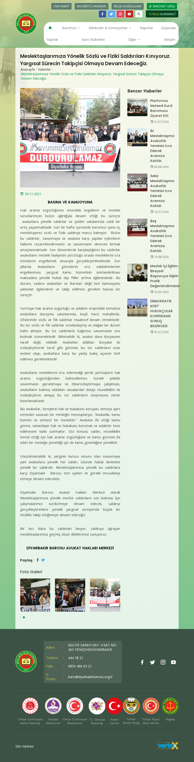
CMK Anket (61, 6)
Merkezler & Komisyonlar (108, 28)
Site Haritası (24, 746)
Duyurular (168, 28)
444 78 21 (75, 658)
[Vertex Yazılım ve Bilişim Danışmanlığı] (168, 748)
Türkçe (154, 14)
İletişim (169, 39)
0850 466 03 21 (80, 666)
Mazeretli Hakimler (91, 6)
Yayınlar (52, 39)
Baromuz (69, 28)
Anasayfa (28, 69)
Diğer (132, 39)
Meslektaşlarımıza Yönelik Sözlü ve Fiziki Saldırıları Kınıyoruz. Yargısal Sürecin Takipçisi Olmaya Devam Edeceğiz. (92, 76)
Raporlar (146, 28)
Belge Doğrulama (128, 6)
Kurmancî (168, 14)
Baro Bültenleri (93, 39)
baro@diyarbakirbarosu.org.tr (90, 677)
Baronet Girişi (163, 6)
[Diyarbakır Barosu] (26, 23)
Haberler (44, 69)
